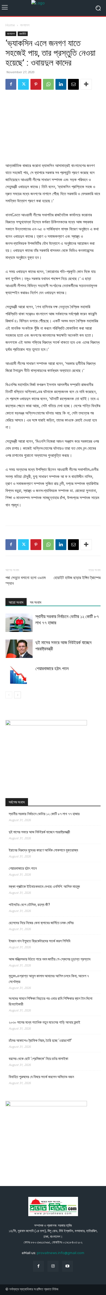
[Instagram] (53, 1266)
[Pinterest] (35, 84)
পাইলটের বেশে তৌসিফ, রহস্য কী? (29, 904)
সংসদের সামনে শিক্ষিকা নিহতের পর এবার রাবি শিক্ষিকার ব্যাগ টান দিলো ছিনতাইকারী (50, 1001)
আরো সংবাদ (16, 602)
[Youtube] (67, 1266)
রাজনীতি (22, 34)
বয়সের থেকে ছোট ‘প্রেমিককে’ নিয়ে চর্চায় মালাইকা (38, 1058)
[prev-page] (8, 695)
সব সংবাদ (35, 602)
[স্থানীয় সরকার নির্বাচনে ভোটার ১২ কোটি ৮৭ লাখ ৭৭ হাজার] (19, 622)
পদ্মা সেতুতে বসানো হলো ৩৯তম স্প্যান (25, 580)
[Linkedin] (60, 84)
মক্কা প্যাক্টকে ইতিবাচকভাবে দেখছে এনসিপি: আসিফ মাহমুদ (44, 886)
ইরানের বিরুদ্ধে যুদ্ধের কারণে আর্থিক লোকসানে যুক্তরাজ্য (43, 850)
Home (10, 25)
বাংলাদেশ (24, 25)
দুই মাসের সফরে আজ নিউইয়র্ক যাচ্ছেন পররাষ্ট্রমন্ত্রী (39, 832)
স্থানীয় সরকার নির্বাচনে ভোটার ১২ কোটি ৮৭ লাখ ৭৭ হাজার (44, 814)
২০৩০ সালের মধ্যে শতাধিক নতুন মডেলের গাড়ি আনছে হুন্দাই (44, 1022)
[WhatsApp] (48, 84)
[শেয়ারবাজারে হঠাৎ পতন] (19, 675)
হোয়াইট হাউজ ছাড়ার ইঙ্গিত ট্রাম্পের (77, 577)
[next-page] (17, 695)
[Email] (73, 84)
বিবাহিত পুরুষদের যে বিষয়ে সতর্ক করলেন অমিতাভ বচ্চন (41, 1077)
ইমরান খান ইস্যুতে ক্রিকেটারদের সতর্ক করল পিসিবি (39, 941)
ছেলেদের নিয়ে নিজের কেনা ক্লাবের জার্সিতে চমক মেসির (41, 923)
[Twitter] (23, 84)
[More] (86, 84)
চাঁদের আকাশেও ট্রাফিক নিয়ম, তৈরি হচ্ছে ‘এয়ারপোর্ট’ (40, 1040)
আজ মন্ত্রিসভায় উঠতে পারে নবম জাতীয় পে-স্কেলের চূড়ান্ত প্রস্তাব (50, 959)
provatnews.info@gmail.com (60, 1253)
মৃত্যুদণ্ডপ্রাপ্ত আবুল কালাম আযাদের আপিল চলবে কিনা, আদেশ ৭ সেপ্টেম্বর (49, 979)
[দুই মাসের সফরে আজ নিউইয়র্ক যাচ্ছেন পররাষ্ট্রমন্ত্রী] (19, 649)
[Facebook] (10, 84)
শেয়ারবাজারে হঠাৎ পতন (52, 668)
